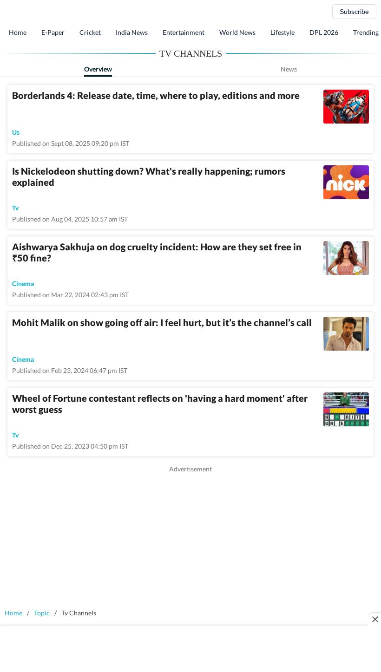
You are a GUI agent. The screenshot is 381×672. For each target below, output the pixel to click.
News (289, 69)
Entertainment (183, 32)
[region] (190, 539)
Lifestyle (282, 32)
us (16, 132)
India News (132, 32)
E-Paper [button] (53, 32)
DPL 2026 (323, 32)
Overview (98, 69)
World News (237, 32)
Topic (42, 613)
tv (15, 208)
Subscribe (354, 11)
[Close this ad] (374, 619)
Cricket (90, 32)
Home (17, 32)
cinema (23, 283)
